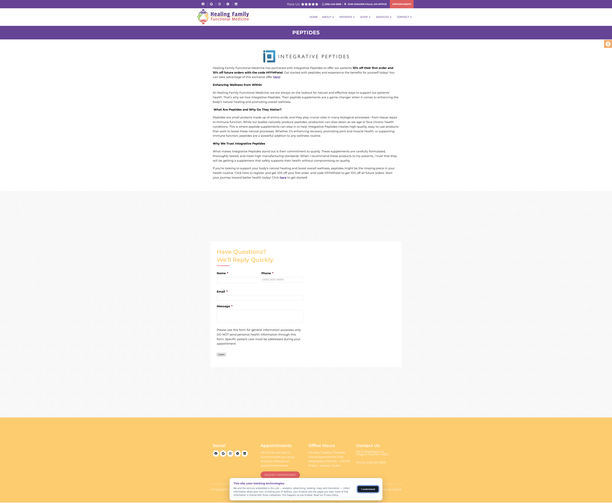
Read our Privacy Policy (326, 494)
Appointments (401, 4)
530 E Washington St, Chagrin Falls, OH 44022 (372, 453)
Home (314, 17)
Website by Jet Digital (387, 489)
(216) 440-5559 (333, 4)
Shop (364, 17)
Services (382, 17)
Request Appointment (280, 474)
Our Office (367, 4)
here (276, 77)
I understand (368, 489)
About (326, 17)
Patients (345, 17)
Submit (221, 354)
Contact (403, 17)
